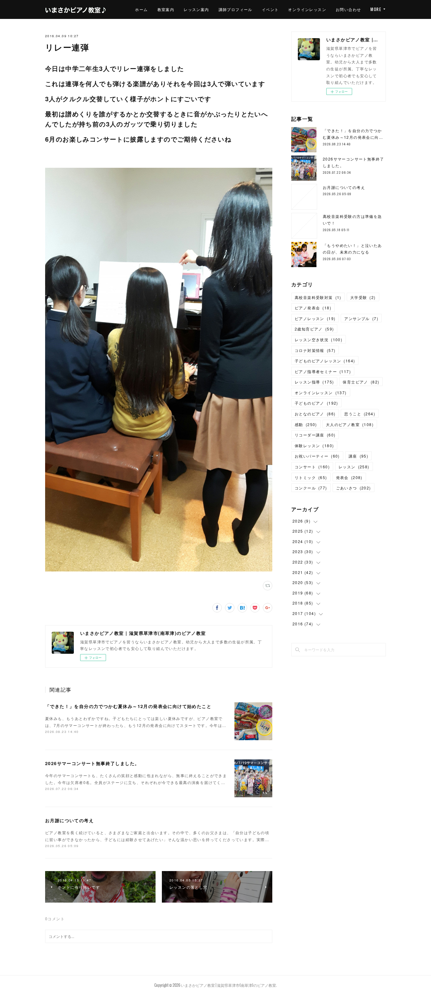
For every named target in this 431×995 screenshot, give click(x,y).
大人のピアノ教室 (350, 424)
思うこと (359, 413)
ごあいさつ (353, 487)
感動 (306, 424)
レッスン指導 (314, 381)
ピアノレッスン (315, 318)
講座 (358, 456)
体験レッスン (314, 445)
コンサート (312, 466)
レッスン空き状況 (318, 339)
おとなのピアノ (315, 413)
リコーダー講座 (315, 434)
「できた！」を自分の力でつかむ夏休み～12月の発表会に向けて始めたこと (128, 706)
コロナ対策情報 (315, 350)
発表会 (349, 477)
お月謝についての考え (69, 820)
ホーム (141, 9)
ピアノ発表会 (313, 307)
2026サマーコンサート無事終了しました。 (92, 763)
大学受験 (363, 297)
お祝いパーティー (317, 456)
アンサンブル (361, 318)
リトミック (311, 477)
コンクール (311, 487)
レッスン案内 (196, 9)
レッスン (354, 466)
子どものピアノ (316, 403)
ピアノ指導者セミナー (323, 371)
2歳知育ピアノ (314, 328)
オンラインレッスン (307, 9)
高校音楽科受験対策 (318, 297)
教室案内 (165, 9)
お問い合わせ (348, 9)
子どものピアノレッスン (325, 360)
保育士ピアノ (361, 381)
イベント (270, 9)
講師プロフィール (235, 9)
